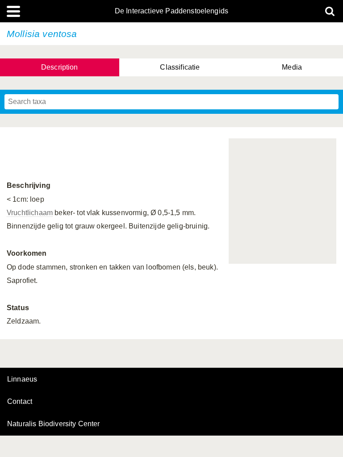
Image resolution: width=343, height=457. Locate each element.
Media (292, 67)
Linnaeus (22, 379)
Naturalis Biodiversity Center (53, 424)
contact (19, 401)
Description (59, 67)
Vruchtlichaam (30, 212)
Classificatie (180, 67)
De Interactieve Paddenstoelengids (171, 11)
